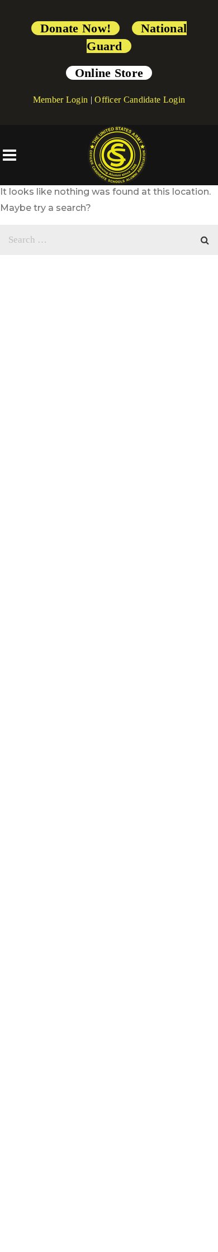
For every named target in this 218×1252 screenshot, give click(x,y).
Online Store (109, 73)
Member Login (60, 99)
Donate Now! (75, 28)
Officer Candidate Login (139, 99)
